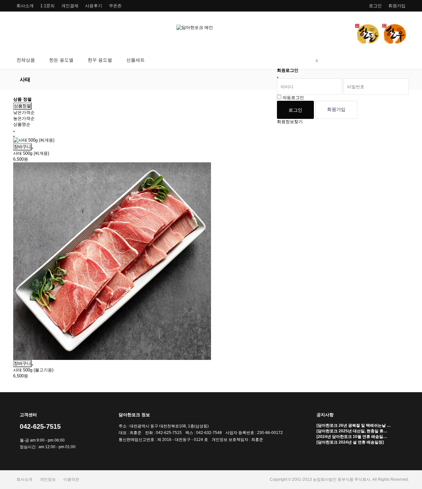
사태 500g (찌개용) (31, 153)
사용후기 (93, 5)
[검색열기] (300, 60)
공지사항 (325, 414)
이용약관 (71, 479)
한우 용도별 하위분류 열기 (115, 60)
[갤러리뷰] (14, 136)
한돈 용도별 (61, 60)
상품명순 (21, 124)
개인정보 (48, 479)
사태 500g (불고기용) (33, 369)
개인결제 (69, 5)
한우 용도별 (100, 60)
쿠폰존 (115, 5)
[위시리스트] (32, 148)
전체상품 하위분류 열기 (38, 60)
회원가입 (397, 5)
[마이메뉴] (284, 60)
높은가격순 (24, 118)
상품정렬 (22, 105)
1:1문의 (47, 5)
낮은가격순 (24, 112)
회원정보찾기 (290, 121)
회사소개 (25, 5)
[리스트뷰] (14, 131)
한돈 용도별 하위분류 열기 (77, 60)
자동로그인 (293, 97)
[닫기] (277, 77)
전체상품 (25, 60)
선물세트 (135, 60)
